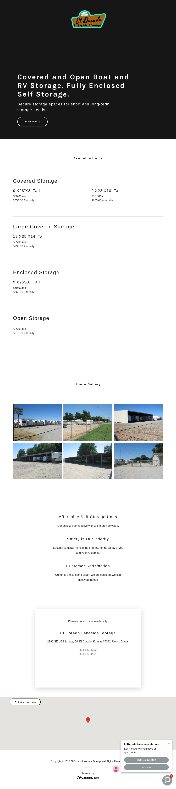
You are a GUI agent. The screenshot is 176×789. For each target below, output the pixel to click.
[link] (88, 4)
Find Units (32, 121)
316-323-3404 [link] (88, 653)
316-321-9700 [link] (88, 649)
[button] (167, 780)
